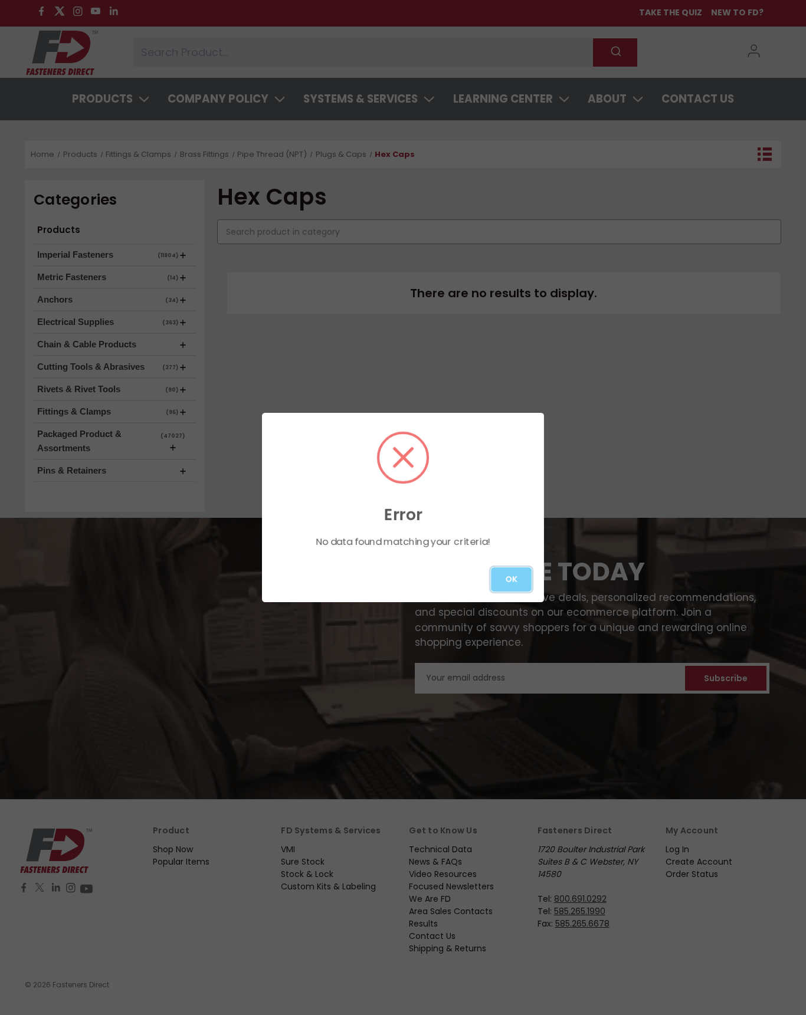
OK (511, 579)
